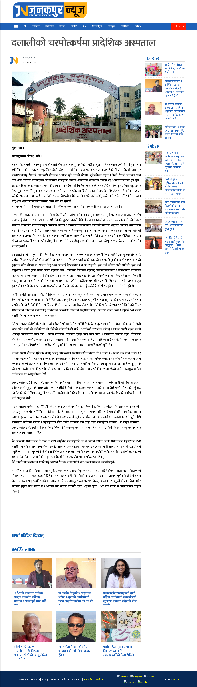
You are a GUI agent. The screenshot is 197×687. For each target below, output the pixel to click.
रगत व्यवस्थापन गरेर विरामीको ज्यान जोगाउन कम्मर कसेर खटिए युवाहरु (175, 208)
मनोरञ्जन (125, 26)
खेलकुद (111, 26)
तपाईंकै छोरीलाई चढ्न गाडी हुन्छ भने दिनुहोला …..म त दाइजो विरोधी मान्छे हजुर (174, 245)
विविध (138, 26)
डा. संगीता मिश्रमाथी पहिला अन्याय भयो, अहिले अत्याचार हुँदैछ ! (74, 651)
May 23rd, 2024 (29, 62)
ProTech (177, 679)
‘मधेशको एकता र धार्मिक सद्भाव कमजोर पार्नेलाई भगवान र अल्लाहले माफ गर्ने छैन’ (30, 599)
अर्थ (84, 26)
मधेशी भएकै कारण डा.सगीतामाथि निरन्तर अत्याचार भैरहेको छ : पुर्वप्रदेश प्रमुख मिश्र (30, 653)
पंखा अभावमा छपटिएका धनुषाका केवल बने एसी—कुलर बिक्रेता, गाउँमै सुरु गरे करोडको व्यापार (174, 162)
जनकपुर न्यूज (29, 58)
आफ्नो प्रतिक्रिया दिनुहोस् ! (28, 536)
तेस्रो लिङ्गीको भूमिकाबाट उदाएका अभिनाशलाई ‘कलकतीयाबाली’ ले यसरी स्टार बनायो (175, 186)
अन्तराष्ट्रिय (97, 26)
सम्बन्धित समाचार (24, 549)
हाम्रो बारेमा (89, 679)
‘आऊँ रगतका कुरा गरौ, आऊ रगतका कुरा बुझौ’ (174, 225)
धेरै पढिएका (152, 146)
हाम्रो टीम (100, 679)
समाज (62, 26)
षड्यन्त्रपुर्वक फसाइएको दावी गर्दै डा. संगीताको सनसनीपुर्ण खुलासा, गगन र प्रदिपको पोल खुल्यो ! (120, 599)
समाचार (36, 26)
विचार (74, 26)
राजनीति (49, 26)
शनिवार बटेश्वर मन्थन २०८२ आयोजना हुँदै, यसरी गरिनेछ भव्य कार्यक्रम (175, 132)
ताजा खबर (152, 58)
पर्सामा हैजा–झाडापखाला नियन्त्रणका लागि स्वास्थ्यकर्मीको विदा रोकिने (118, 651)
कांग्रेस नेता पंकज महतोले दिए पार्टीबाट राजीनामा (175, 69)
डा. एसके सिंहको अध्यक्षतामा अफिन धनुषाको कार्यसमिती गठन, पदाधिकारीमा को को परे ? (75, 599)
